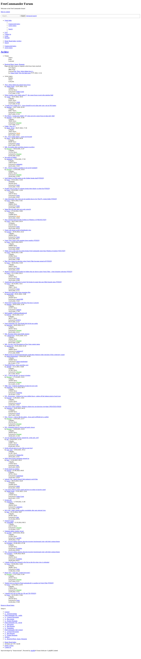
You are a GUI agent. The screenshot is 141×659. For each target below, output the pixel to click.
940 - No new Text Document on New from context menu (22, 344)
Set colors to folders (11, 157)
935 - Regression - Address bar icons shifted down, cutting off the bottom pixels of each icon (33, 396)
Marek (18, 133)
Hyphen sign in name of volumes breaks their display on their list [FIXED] (27, 188)
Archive (5, 52)
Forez (8, 180)
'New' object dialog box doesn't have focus (18, 85)
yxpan (8, 97)
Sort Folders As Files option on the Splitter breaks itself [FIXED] (24, 178)
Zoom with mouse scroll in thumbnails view (18, 230)
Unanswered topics (10, 46)
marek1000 (10, 294)
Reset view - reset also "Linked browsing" (17, 572)
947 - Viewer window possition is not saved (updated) (21, 168)
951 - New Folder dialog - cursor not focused (18, 136)
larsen (8, 481)
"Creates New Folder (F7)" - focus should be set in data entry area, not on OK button (30, 105)
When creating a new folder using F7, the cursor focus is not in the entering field (29, 95)
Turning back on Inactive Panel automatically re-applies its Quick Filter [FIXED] (29, 583)
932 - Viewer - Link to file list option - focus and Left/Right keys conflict (27, 417)
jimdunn (9, 304)
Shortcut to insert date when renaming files (17, 292)
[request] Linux (9, 521)
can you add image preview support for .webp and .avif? (22, 438)
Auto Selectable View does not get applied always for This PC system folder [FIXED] (31, 199)
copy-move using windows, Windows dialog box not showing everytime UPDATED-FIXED (33, 406)
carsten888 (10, 522)
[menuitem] (14, 24)
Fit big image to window (12, 469)
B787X (9, 315)
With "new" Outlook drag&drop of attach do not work (21, 386)
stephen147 (10, 346)
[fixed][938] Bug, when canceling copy (16, 365)
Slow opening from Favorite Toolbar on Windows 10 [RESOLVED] (25, 219)
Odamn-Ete (19, 455)
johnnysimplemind (12, 356)
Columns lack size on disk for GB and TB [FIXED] (20, 593)
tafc (8, 439)
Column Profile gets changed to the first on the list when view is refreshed (27, 562)
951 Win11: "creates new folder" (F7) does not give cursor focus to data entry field (29, 116)
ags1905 (9, 533)
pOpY (18, 413)
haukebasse (19, 476)
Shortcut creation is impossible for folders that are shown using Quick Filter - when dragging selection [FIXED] (38, 271)
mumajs (9, 470)
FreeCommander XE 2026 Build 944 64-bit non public (21, 323)
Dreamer (18, 112)
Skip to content (5, 12)
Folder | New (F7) (10, 126)
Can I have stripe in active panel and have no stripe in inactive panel (25, 489)
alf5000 (9, 367)
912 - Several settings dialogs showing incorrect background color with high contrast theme (32, 552)
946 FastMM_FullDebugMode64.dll (16, 313)
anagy (8, 138)
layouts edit (8, 500)
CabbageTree (11, 335)
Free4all (9, 398)
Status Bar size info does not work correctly (18, 209)
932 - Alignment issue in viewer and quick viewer (20, 427)
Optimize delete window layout (14, 531)
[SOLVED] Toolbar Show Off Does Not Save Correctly (22, 303)
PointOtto (9, 387)
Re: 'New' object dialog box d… (24, 71)
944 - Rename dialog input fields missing (17, 334)
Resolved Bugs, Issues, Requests (14, 64)
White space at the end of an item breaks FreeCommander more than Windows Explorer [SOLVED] (35, 251)
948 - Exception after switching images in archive (20, 147)
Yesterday (9, 408)
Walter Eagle (14, 73)
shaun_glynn (10, 128)
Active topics (9, 48)
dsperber (9, 107)
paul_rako (10, 450)
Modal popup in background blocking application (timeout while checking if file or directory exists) (35, 354)
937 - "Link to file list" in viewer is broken (17, 375)
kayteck (9, 232)
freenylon (9, 325)
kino (8, 460)
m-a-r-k (18, 403)
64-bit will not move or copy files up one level (19, 448)
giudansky (10, 159)
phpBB (33, 650)
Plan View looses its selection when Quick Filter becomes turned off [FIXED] (28, 261)
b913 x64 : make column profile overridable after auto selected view (25, 510)
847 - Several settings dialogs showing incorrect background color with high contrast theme (32, 541)
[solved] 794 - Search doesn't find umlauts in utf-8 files (21, 479)
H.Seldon (9, 543)
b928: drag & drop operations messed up (17, 458)
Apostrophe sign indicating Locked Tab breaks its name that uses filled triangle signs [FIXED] (33, 282)
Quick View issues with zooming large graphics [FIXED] (22, 240)
